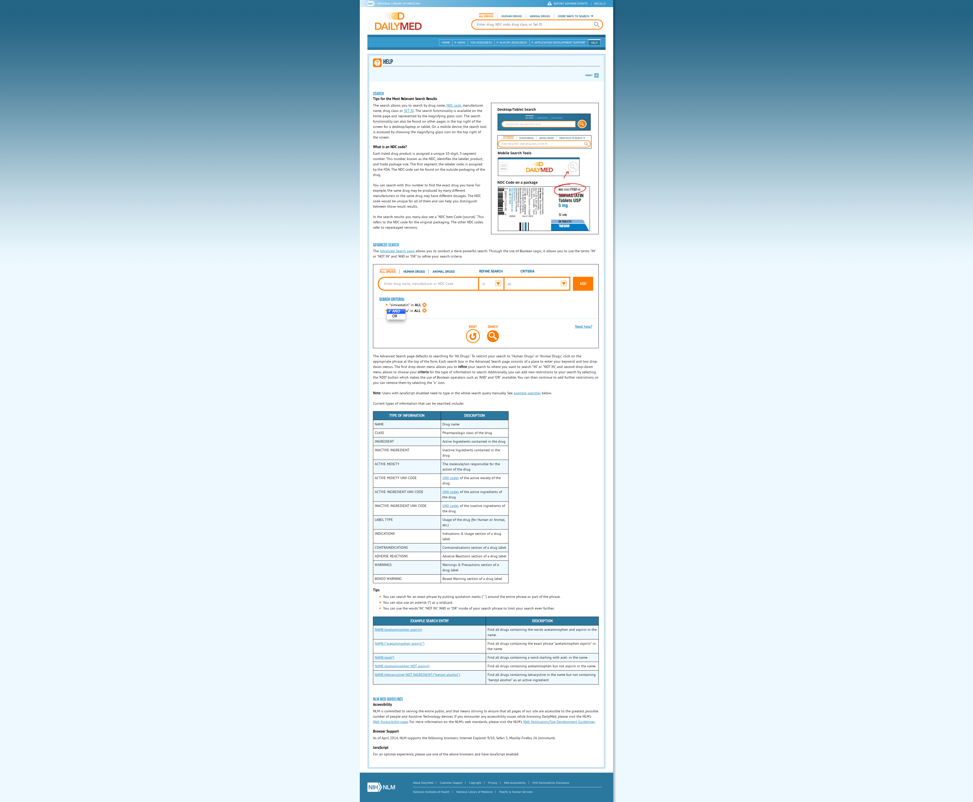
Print (589, 75)
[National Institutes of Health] (372, 3)
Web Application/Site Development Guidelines (559, 721)
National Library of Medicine (398, 3)
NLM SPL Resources (513, 42)
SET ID (409, 110)
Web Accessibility (515, 783)
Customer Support (451, 783)
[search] (596, 24)
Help (594, 43)
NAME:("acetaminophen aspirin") (399, 643)
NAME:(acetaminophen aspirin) (398, 629)
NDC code (453, 105)
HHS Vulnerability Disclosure (550, 783)
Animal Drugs (540, 16)
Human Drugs (511, 16)
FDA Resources (481, 42)
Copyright (475, 783)
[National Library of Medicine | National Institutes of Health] (381, 787)
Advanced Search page (397, 251)
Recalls (600, 3)
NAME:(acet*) (384, 657)
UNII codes (450, 478)
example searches (527, 393)
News (461, 42)
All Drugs (486, 16)
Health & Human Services (516, 792)
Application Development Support (560, 42)
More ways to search (573, 16)
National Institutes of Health (431, 792)
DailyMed (398, 21)
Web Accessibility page (390, 721)
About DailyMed (423, 783)
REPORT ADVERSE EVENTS (571, 3)
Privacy (492, 783)
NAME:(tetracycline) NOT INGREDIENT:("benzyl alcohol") (417, 674)
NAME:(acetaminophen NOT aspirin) (402, 666)
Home (446, 42)
